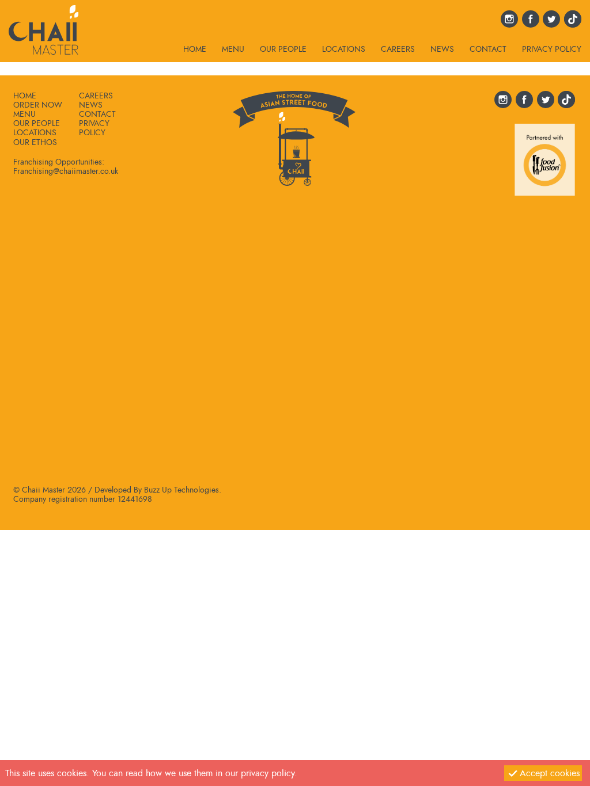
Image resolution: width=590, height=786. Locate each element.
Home (194, 49)
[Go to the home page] (43, 27)
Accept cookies (550, 773)
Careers (398, 49)
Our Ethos (35, 142)
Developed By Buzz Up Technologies (156, 489)
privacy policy (267, 773)
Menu (233, 49)
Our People (283, 49)
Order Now (37, 104)
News (442, 49)
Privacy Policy (551, 49)
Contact (488, 49)
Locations (343, 49)
